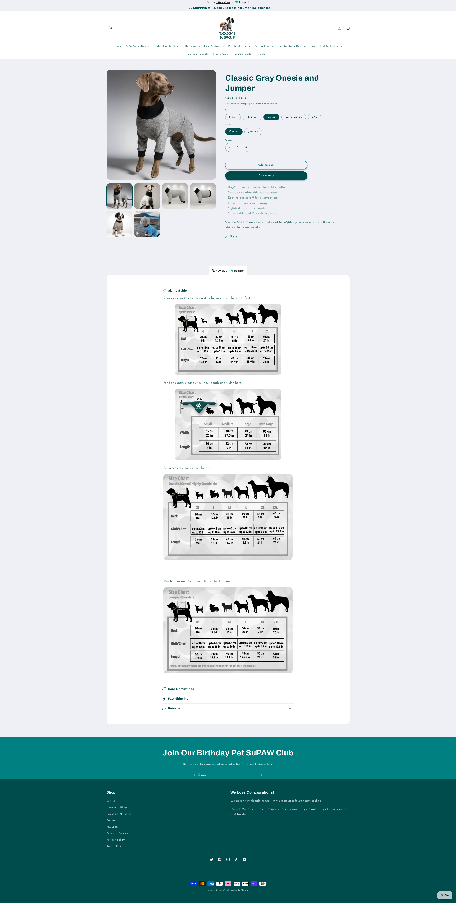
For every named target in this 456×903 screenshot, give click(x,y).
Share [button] (233, 236)
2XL (314, 117)
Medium (252, 117)
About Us (112, 827)
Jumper (253, 131)
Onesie (234, 131)
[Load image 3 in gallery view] (175, 196)
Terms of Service (117, 833)
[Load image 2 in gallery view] (147, 196)
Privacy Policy (116, 840)
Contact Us (114, 820)
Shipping (245, 104)
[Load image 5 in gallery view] (120, 224)
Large (271, 117)
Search (111, 801)
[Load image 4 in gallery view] (203, 196)
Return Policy (115, 846)
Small (233, 117)
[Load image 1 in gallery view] (120, 196)
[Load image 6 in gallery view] (147, 224)
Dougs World (222, 890)
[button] (111, 28)
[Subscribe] (257, 775)
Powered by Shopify (239, 890)
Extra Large (293, 117)
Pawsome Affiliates (119, 814)
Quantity (230, 140)
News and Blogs (117, 807)
